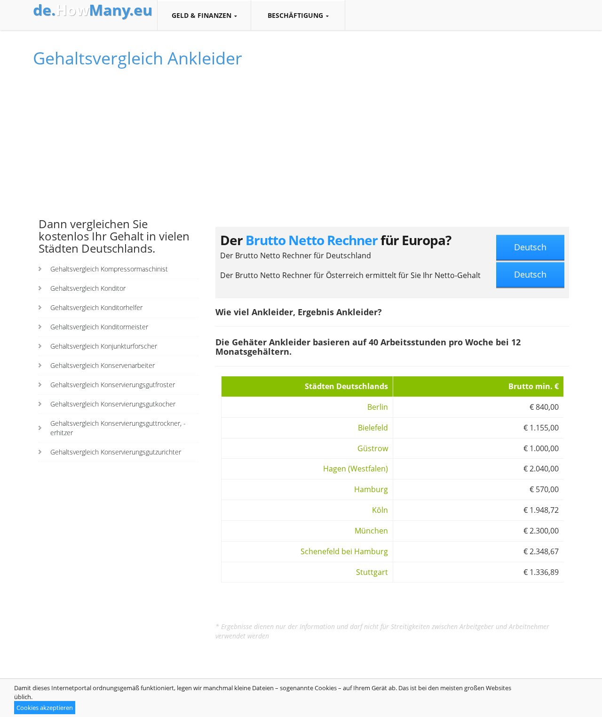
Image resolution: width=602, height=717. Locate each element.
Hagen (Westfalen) (355, 468)
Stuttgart (372, 572)
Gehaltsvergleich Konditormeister (99, 326)
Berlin (377, 407)
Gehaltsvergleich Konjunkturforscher (103, 346)
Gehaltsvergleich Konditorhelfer (96, 307)
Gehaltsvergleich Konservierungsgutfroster (112, 384)
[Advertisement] (118, 147)
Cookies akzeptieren (44, 707)
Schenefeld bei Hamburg (344, 551)
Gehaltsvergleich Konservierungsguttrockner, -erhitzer (118, 428)
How (92, 9)
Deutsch (530, 247)
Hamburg (371, 489)
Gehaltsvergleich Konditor (88, 288)
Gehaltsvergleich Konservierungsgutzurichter (115, 451)
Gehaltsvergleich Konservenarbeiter (102, 365)
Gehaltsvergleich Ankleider (137, 58)
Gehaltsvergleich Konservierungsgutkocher (112, 403)
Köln (380, 510)
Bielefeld (373, 427)
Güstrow (372, 448)
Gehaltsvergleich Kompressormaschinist (109, 268)
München (371, 531)
